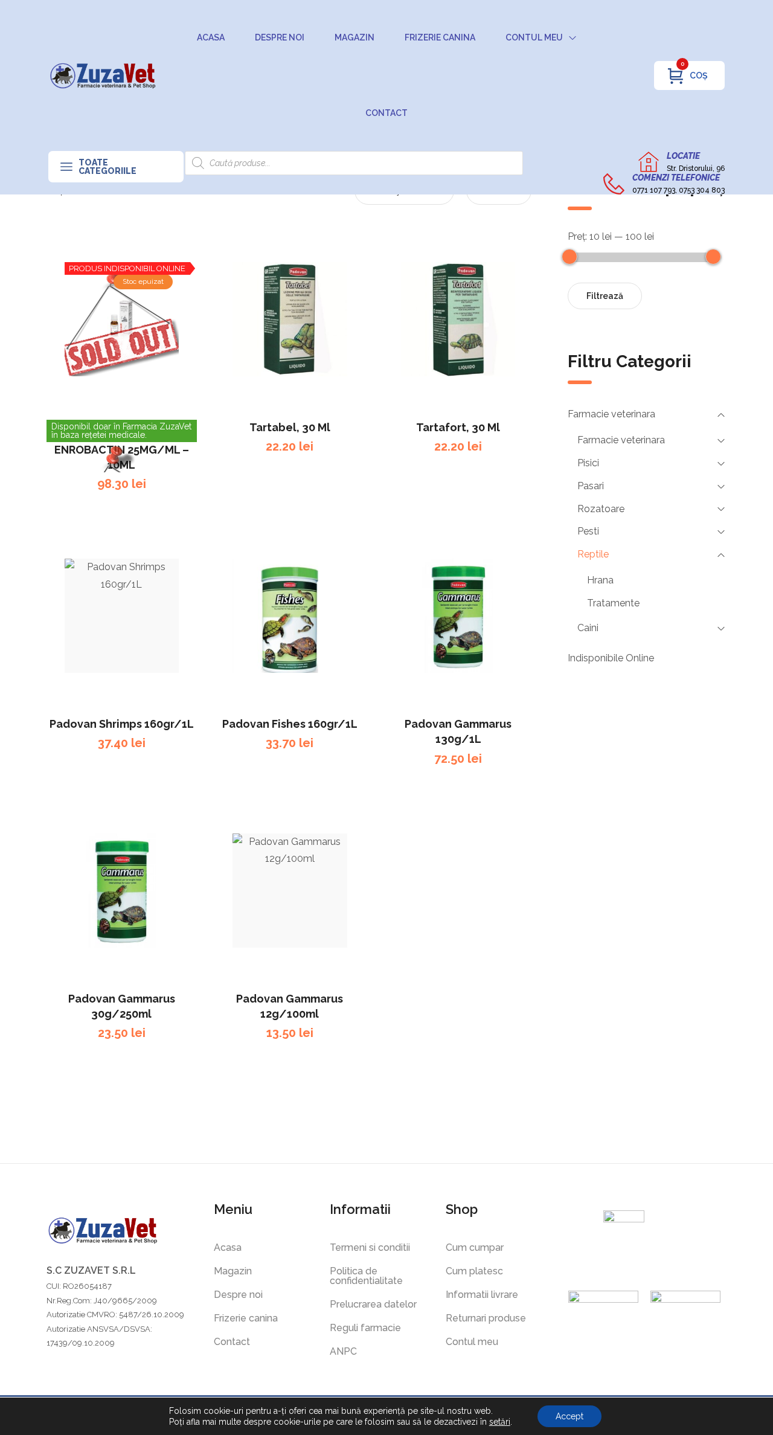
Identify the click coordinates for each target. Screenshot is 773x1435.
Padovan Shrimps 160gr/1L (122, 724)
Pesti (588, 531)
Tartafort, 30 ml (458, 427)
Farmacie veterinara (611, 414)
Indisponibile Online (611, 658)
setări (499, 1422)
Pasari (590, 486)
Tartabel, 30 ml (289, 427)
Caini (587, 628)
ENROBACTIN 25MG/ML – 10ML (121, 457)
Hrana (600, 580)
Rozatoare (600, 509)
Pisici (588, 463)
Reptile (593, 554)
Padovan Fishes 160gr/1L (290, 724)
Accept (569, 1416)
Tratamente (613, 603)
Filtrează (604, 296)
